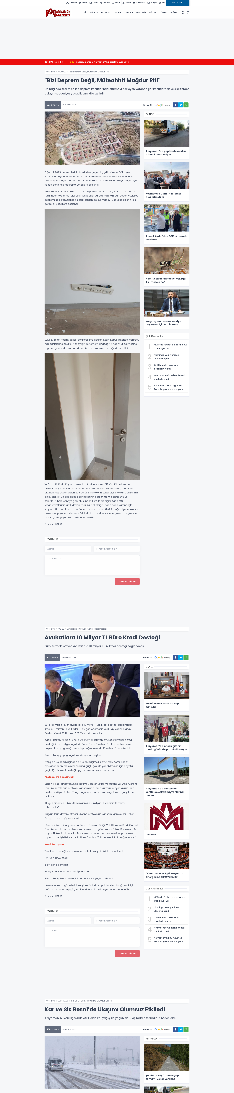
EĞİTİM (152, 12)
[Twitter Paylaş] (180, 104)
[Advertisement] (117, 39)
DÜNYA (163, 12)
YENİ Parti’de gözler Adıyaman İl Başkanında (97, 62)
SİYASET (118, 12)
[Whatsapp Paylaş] (185, 104)
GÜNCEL (94, 12)
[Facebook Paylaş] (175, 104)
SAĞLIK (173, 12)
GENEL (61, 629)
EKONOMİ (106, 12)
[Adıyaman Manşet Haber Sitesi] (58, 12)
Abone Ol (147, 105)
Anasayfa (50, 71)
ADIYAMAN (63, 1000)
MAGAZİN (141, 12)
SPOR (128, 12)
